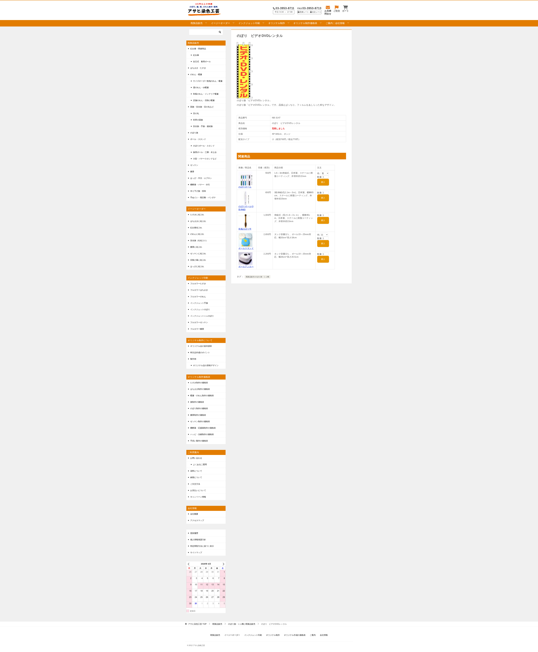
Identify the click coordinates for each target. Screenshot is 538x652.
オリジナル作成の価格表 (295, 635)
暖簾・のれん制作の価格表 (202, 395)
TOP (197, 624)
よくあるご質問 (200, 464)
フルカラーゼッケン (199, 322)
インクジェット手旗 (199, 303)
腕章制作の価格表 (198, 415)
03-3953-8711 (285, 8)
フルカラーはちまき (199, 290)
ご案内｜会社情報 (335, 23)
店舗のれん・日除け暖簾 (204, 100)
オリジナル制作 (276, 23)
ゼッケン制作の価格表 (200, 421)
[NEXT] (223, 564)
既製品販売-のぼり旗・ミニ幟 (257, 277)
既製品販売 (197, 23)
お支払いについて (198, 490)
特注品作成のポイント (200, 352)
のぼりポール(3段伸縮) (245, 208)
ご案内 (313, 635)
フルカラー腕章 (197, 329)
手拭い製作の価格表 (199, 441)
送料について (196, 471)
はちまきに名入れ (198, 221)
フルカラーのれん (198, 296)
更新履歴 (194, 533)
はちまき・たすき (198, 68)
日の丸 (196, 113)
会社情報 (324, 635)
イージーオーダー (220, 23)
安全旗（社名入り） (199, 240)
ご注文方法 (195, 484)
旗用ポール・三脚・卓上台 (205, 152)
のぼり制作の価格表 (199, 408)
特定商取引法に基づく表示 (202, 546)
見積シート (304, 12)
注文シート (316, 12)
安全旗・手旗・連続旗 (203, 126)
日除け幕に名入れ (198, 260)
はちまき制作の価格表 (200, 389)
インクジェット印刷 (249, 23)
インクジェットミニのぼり (202, 316)
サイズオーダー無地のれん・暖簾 (207, 81)
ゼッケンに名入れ (198, 253)
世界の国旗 (198, 120)
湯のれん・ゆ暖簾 (201, 87)
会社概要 (194, 514)
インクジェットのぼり (200, 309)
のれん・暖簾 (196, 74)
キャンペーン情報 (198, 497)
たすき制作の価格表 (199, 383)
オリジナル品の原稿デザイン (206, 365)
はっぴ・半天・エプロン (201, 178)
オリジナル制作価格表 (305, 23)
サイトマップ (196, 552)
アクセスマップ (197, 520)
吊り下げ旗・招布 (198, 191)
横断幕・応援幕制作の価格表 (203, 428)
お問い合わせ (196, 458)
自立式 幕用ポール (202, 61)
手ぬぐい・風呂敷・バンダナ (203, 197)
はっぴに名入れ (197, 266)
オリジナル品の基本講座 (201, 346)
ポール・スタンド (198, 139)
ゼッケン (194, 165)
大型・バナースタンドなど (205, 159)
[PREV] (189, 564)
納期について (196, 477)
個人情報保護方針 (198, 539)
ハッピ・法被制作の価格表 (202, 434)
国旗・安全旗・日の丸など (202, 107)
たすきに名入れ (197, 214)
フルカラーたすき (198, 283)
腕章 (192, 171)
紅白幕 (196, 55)
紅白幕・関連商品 (198, 49)
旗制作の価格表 (197, 402)
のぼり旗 (194, 133)
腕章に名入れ (196, 247)
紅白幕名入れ (196, 227)
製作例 (193, 359)
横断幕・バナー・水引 (200, 184)
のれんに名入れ (197, 234)
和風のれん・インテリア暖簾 (206, 94)
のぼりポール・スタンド (204, 146)
